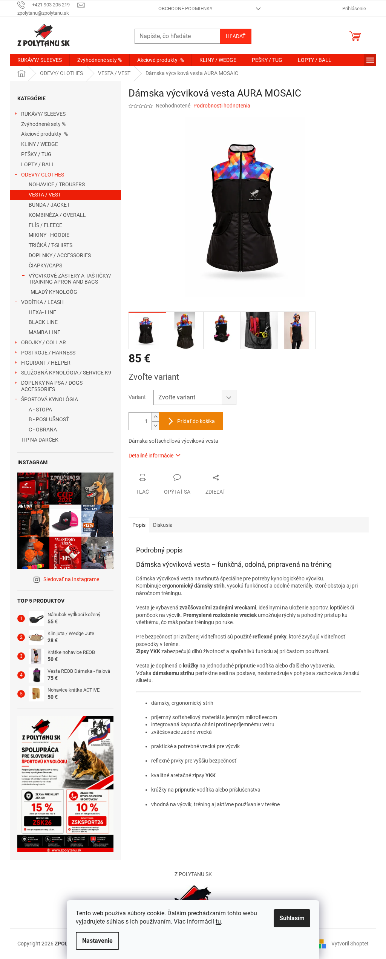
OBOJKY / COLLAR (43, 342)
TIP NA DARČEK (39, 440)
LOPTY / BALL (38, 164)
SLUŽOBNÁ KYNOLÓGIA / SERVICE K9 (66, 373)
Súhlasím (292, 918)
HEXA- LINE (42, 312)
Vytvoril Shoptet (350, 944)
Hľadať (235, 36)
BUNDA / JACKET (49, 205)
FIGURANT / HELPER (45, 363)
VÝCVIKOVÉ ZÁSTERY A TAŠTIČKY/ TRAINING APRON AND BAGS (70, 279)
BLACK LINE (43, 322)
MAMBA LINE (44, 332)
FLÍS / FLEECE (45, 225)
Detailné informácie (151, 456)
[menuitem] (39, 60)
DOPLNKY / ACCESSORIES (60, 255)
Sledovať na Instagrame (71, 579)
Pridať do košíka (196, 421)
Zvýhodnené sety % (43, 124)
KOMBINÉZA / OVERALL (57, 215)
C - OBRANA (43, 430)
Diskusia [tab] (163, 525)
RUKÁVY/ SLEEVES (43, 114)
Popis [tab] (139, 525)
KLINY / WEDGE (39, 144)
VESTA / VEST (45, 195)
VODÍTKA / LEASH (42, 302)
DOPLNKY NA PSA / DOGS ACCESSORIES (52, 386)
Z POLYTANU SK (193, 874)
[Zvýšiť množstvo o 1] (155, 417)
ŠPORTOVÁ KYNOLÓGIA (49, 399)
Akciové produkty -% (44, 134)
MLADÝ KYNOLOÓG (54, 292)
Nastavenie (97, 940)
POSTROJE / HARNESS (48, 353)
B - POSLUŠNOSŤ (49, 419)
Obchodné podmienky (185, 8)
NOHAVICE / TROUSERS (57, 184)
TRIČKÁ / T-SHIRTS (50, 245)
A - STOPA (40, 410)
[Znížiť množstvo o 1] (155, 425)
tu (218, 921)
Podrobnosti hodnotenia (221, 106)
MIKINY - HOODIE (49, 235)
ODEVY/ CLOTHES (42, 175)
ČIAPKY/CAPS (45, 265)
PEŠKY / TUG (36, 154)
